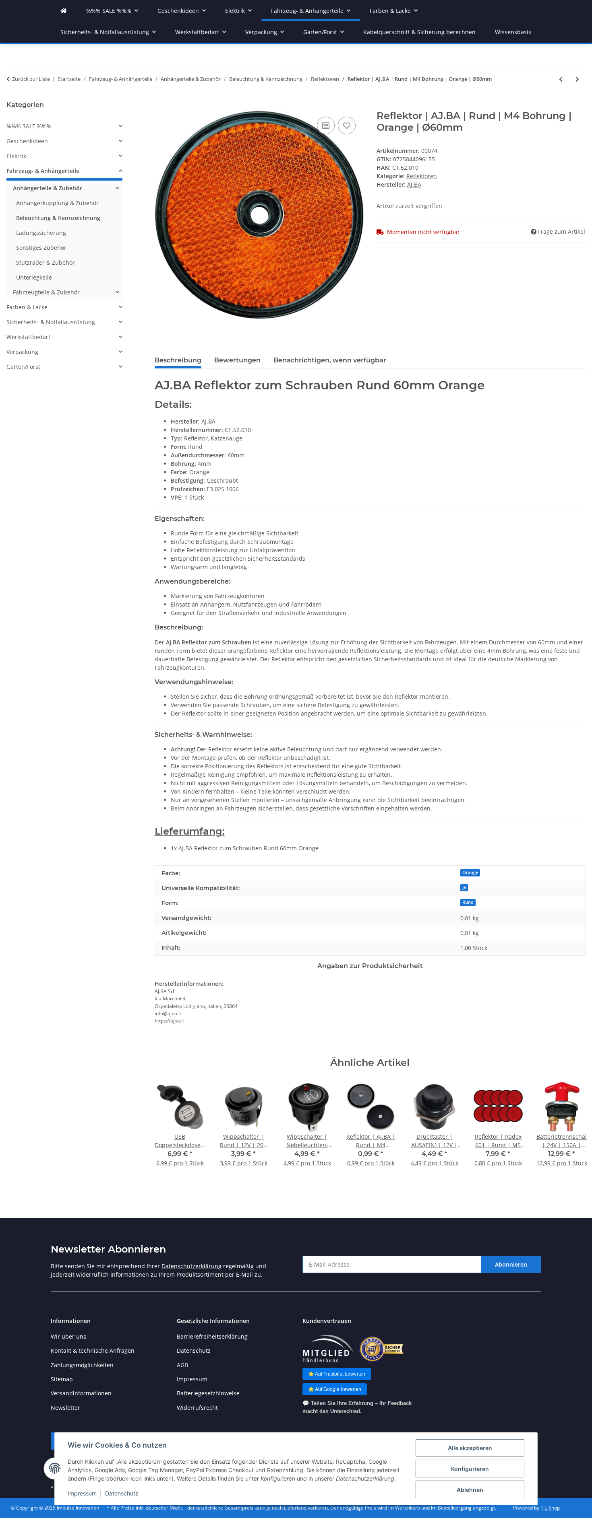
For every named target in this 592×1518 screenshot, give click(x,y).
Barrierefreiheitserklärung (212, 1336)
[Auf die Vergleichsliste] (326, 125)
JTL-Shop (550, 1507)
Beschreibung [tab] (178, 360)
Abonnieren (511, 1264)
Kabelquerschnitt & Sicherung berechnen (419, 32)
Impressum (82, 1493)
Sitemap (62, 1379)
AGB (182, 1365)
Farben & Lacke (27, 307)
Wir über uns (68, 1336)
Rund (468, 902)
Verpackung (22, 352)
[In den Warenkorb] (161, 105)
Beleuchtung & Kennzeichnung (58, 218)
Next (572, 1134)
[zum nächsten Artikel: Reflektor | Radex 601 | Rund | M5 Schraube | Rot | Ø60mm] (577, 79)
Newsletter (65, 1407)
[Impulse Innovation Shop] (64, 10)
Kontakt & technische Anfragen (93, 1350)
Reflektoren (421, 176)
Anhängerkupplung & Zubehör (57, 203)
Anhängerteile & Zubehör (47, 188)
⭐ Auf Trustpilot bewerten (336, 1374)
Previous (167, 1134)
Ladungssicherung (41, 233)
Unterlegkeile (34, 277)
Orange (470, 872)
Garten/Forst (23, 366)
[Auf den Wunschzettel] (347, 125)
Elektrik (16, 156)
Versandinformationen (81, 1393)
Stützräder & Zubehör (45, 262)
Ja (464, 887)
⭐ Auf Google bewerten (334, 1389)
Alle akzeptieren (470, 1447)
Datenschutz (122, 1493)
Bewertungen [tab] (237, 360)
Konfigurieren (470, 1468)
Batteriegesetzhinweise (208, 1393)
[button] (64, 126)
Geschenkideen (27, 141)
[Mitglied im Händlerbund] (327, 1349)
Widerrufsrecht (197, 1407)
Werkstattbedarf (28, 337)
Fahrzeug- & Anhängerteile (42, 171)
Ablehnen (470, 1489)
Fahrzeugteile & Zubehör (46, 292)
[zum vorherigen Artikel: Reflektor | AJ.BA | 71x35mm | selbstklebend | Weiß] (561, 79)
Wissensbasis (513, 32)
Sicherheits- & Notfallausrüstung (50, 322)
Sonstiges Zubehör (41, 247)
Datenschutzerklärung (191, 1266)
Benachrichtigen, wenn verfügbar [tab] (329, 360)
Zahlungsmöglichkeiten (82, 1365)
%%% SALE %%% (29, 126)
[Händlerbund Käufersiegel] (381, 1349)
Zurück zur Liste (31, 78)
